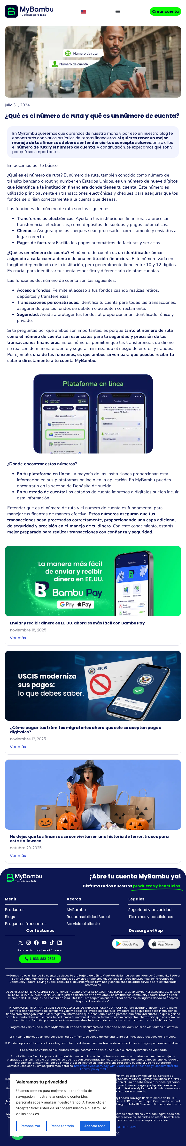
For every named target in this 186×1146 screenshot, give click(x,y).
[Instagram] (28, 943)
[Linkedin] (59, 943)
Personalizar (30, 1126)
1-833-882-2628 (125, 1127)
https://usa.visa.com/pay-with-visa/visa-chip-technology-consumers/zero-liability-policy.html (126, 1067)
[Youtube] (44, 943)
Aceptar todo (94, 1126)
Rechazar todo (62, 1126)
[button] (118, 11)
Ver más (18, 638)
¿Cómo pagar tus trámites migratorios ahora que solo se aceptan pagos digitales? (85, 730)
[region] (63, 1105)
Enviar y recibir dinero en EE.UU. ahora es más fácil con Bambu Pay (77, 623)
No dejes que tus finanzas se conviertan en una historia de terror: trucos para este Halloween (89, 839)
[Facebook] (36, 943)
